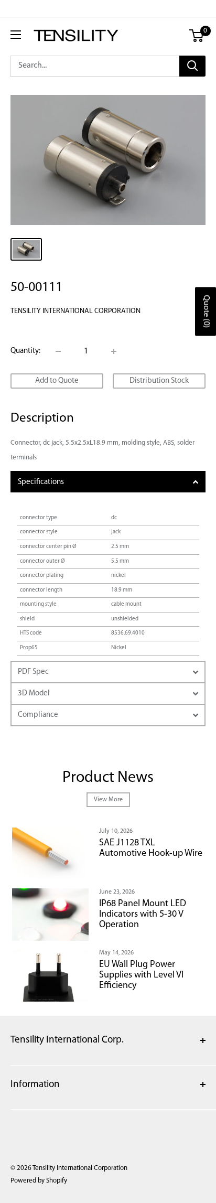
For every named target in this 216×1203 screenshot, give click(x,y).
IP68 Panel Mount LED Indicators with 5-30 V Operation (142, 914)
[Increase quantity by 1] (114, 351)
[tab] (108, 481)
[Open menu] (15, 34)
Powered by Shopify (38, 1180)
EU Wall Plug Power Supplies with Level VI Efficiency (141, 975)
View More (108, 800)
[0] (196, 35)
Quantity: (25, 351)
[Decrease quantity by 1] (58, 351)
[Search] (192, 66)
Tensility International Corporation (75, 311)
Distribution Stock (159, 381)
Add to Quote (57, 381)
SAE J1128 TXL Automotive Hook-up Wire (150, 848)
